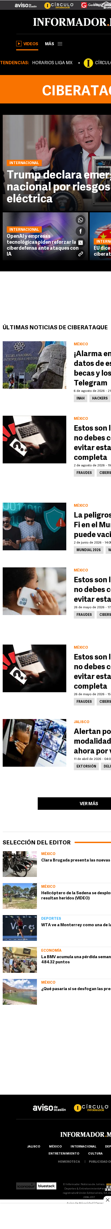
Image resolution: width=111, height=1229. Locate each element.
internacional (83, 1146)
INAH (81, 398)
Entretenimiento (63, 1153)
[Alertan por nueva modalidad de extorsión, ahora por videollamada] (34, 743)
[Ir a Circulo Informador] (55, 3)
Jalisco (33, 1146)
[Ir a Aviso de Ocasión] (49, 1103)
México (48, 854)
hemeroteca (69, 1161)
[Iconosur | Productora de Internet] (26, 1184)
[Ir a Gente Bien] (87, 3)
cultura (95, 1153)
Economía (51, 950)
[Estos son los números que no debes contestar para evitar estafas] (34, 591)
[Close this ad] (107, 1200)
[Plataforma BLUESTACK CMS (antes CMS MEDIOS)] (46, 1184)
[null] (20, 864)
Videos (30, 44)
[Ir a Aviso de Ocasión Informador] (26, 3)
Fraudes (84, 473)
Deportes (51, 919)
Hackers (100, 398)
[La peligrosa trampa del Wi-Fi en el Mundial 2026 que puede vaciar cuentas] (34, 526)
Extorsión (86, 766)
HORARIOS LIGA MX (52, 63)
